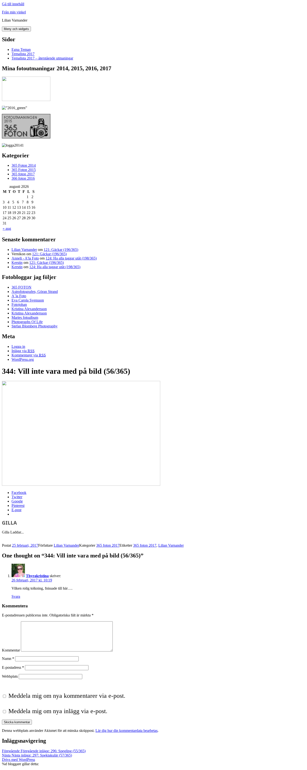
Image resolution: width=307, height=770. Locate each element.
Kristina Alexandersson (29, 309)
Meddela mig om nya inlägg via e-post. (57, 711)
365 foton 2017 (23, 174)
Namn (8, 659)
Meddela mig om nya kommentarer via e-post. (66, 695)
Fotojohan (19, 304)
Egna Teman (21, 49)
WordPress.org (23, 359)
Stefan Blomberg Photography (35, 326)
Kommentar (11, 650)
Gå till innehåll (13, 4)
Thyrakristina (37, 576)
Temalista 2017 (23, 54)
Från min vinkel (14, 12)
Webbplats (10, 676)
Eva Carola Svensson (28, 300)
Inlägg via (23, 351)
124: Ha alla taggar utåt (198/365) (71, 258)
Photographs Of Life (27, 322)
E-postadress (13, 667)
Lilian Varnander (24, 250)
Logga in (18, 346)
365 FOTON (21, 287)
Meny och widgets (16, 29)
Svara (16, 596)
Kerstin (17, 263)
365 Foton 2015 (24, 170)
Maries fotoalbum (25, 317)
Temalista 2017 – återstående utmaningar (42, 58)
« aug (7, 228)
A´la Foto (19, 296)
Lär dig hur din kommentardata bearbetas (126, 731)
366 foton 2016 (23, 178)
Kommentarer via (29, 355)
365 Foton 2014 (24, 165)
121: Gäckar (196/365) (61, 250)
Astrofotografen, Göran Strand (35, 292)
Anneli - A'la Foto (25, 258)
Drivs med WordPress (18, 760)
